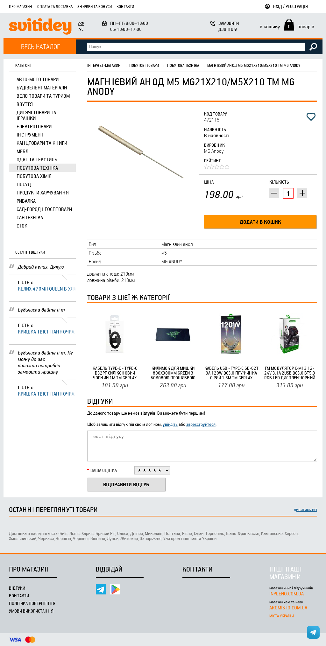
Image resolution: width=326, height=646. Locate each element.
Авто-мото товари (38, 79)
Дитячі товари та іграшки (36, 115)
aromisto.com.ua (288, 607)
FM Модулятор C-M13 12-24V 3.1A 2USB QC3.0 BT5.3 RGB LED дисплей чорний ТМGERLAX (289, 373)
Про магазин (20, 6)
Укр (81, 23)
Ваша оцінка (103, 470)
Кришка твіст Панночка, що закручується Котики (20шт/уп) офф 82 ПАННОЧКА (47, 331)
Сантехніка (30, 217)
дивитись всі (305, 509)
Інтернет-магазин (104, 65)
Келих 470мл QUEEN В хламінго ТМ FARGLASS (47, 288)
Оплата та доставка (55, 6)
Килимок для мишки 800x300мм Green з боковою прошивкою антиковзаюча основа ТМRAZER (173, 373)
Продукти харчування (43, 192)
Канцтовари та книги (42, 143)
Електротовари (34, 126)
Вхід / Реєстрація (290, 6)
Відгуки (17, 588)
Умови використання (31, 611)
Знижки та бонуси (94, 6)
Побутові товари (144, 65)
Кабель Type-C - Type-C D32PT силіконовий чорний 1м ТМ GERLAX (115, 373)
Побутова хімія (34, 176)
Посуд (24, 184)
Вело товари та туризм (43, 96)
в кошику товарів (287, 26)
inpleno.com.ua (286, 593)
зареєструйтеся (201, 424)
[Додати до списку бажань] (311, 116)
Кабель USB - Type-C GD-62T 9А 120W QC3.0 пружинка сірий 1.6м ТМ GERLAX (231, 373)
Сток (22, 225)
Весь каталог (40, 46)
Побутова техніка (37, 168)
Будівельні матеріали (42, 87)
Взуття (25, 104)
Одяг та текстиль (37, 159)
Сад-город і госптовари (44, 209)
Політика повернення (32, 603)
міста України (281, 615)
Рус (80, 29)
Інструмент (30, 134)
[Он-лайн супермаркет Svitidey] (40, 27)
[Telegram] (101, 589)
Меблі (23, 151)
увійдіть (170, 424)
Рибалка (26, 201)
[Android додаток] (115, 589)
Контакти (125, 6)
